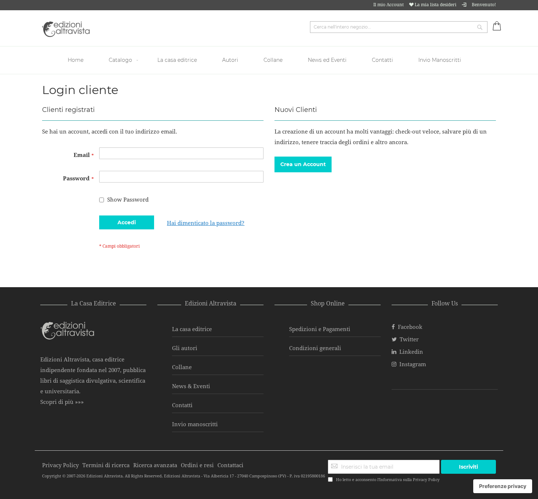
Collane (182, 367)
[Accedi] (464, 4)
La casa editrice (192, 329)
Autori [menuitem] (230, 60)
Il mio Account (388, 4)
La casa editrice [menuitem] (177, 60)
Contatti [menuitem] (382, 60)
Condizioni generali (315, 348)
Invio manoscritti (195, 424)
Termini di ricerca (106, 465)
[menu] (269, 60)
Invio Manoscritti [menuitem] (439, 60)
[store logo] (66, 29)
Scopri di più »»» (62, 401)
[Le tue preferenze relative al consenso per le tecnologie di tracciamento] (502, 486)
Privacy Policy (426, 479)
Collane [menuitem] (273, 60)
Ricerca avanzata (155, 465)
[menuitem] (76, 60)
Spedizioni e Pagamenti (319, 329)
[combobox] (398, 27)
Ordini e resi (197, 465)
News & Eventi (191, 386)
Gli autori (184, 348)
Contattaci (230, 465)
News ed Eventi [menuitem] (327, 60)
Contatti (182, 405)
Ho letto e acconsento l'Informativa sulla (388, 479)
